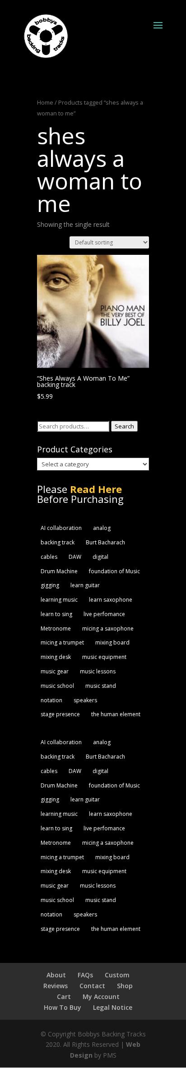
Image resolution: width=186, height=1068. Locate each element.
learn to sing (56, 614)
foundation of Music (114, 571)
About (56, 975)
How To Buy (62, 1007)
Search (124, 426)
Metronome (56, 628)
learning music (59, 599)
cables (49, 557)
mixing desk (56, 657)
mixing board (112, 642)
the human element (115, 714)
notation (51, 700)
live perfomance (104, 614)
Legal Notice (112, 1007)
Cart (64, 996)
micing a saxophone (108, 628)
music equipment (104, 657)
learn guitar (85, 585)
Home (45, 102)
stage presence (60, 714)
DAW (75, 557)
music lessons (98, 671)
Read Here (96, 489)
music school (57, 686)
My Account (101, 996)
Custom (117, 975)
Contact (92, 985)
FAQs (85, 975)
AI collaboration (61, 528)
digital (100, 557)
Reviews (55, 985)
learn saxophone (110, 599)
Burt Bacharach (105, 542)
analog (102, 528)
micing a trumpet (62, 642)
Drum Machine (59, 571)
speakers (85, 700)
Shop (125, 985)
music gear (55, 671)
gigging (50, 585)
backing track (57, 542)
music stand (100, 686)
